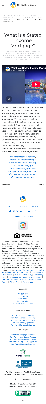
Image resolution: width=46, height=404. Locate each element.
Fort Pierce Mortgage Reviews (23, 344)
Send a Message (23, 299)
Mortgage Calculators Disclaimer (14, 279)
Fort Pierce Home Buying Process (23, 337)
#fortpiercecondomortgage (23, 159)
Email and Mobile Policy (23, 275)
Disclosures (7, 275)
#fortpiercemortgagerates (23, 177)
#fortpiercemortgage (23, 165)
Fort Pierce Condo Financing (28, 55)
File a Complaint (15, 277)
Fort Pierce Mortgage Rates (28, 58)
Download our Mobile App (23, 216)
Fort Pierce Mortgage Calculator (23, 335)
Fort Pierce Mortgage (16, 57)
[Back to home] (23, 5)
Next (41, 184)
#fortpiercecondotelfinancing (22, 162)
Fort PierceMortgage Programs (23, 320)
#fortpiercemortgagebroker (23, 168)
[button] (3, 5)
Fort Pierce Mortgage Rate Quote (23, 339)
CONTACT (23, 206)
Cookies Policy (37, 272)
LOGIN (35, 206)
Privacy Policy (15, 282)
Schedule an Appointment (23, 303)
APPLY (11, 206)
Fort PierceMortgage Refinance (23, 325)
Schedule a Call (23, 301)
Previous (7, 184)
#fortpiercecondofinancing (22, 156)
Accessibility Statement (24, 270)
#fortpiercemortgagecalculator (22, 171)
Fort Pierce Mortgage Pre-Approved (23, 342)
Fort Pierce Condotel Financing (23, 318)
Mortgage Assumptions (32, 277)
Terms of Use (28, 282)
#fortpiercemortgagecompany (23, 174)
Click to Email (23, 296)
